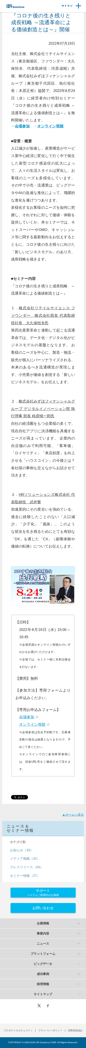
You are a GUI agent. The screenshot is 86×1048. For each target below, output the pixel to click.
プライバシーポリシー (50, 1030)
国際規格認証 (75, 1030)
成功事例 (43, 974)
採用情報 (43, 984)
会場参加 (26, 717)
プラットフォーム (43, 953)
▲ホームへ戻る (73, 814)
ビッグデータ (43, 964)
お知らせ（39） (21, 850)
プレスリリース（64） (26, 867)
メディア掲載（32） (25, 858)
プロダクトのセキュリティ (18, 1030)
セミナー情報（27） (25, 876)
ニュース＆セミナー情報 (20, 828)
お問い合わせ (43, 908)
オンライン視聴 (32, 724)
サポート (43, 892)
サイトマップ (43, 994)
